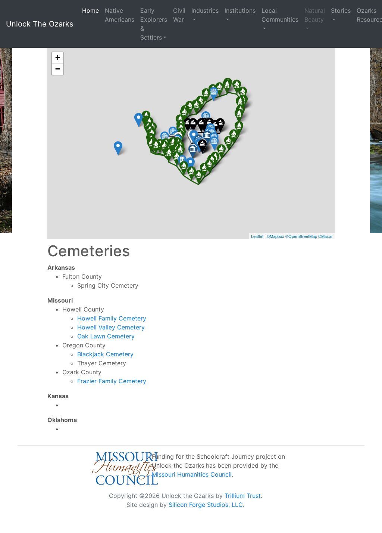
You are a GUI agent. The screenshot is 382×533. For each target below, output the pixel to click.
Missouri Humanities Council (192, 474)
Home (90, 10)
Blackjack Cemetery (105, 354)
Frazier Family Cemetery (111, 381)
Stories (341, 10)
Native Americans (119, 15)
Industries (205, 10)
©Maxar (325, 236)
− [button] (57, 69)
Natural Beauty (314, 15)
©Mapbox (275, 236)
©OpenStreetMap (301, 236)
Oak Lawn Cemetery (106, 336)
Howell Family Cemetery (111, 318)
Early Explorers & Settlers (153, 24)
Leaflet (257, 236)
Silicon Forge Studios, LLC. (206, 504)
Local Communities (280, 15)
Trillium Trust (243, 495)
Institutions (240, 10)
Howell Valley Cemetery (111, 327)
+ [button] (57, 57)
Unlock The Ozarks (39, 23)
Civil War (179, 15)
